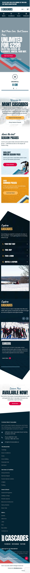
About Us (3, 518)
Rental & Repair (5, 476)
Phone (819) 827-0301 (11, 437)
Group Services (5, 473)
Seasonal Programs (6, 492)
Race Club (4, 508)
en (22, 9)
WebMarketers (18, 568)
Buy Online (4, 528)
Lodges (3, 482)
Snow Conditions (6, 453)
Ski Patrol (3, 465)
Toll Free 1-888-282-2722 (12, 439)
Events (3, 515)
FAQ (2, 525)
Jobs (2, 521)
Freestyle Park (5, 462)
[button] (13, 88)
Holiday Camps (5, 495)
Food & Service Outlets (7, 479)
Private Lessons (5, 499)
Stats (2, 456)
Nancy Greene (5, 505)
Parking (3, 485)
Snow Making (4, 459)
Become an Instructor (7, 502)
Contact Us (4, 531)
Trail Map (3, 450)
